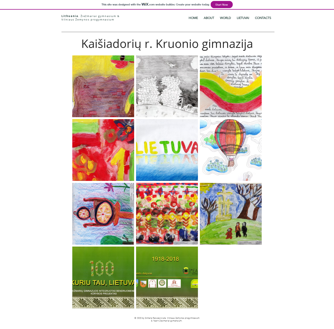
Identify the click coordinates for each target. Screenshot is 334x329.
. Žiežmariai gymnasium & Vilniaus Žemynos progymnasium (90, 17)
